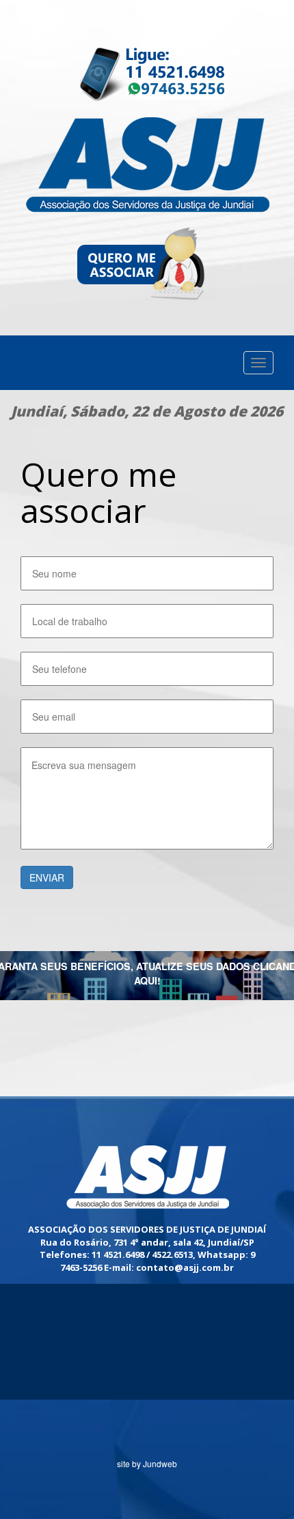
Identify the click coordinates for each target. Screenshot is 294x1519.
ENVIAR (46, 877)
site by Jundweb (147, 1463)
